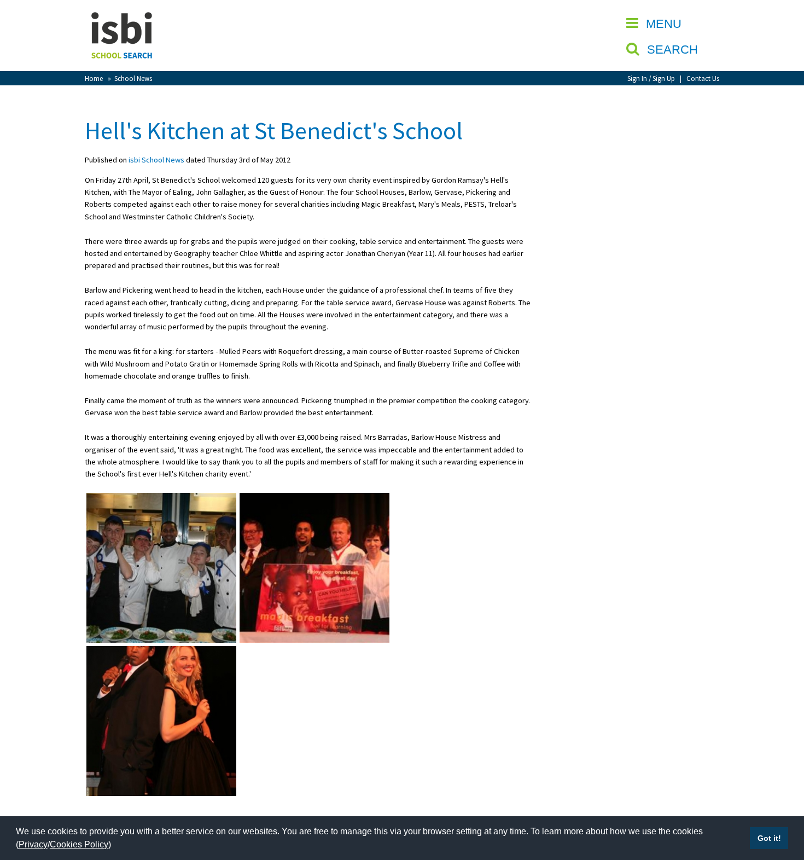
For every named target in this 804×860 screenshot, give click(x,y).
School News (133, 78)
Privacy (33, 844)
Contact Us (702, 78)
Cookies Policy (79, 844)
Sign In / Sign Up (651, 78)
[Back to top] (779, 799)
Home (94, 78)
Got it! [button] (769, 838)
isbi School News (156, 160)
